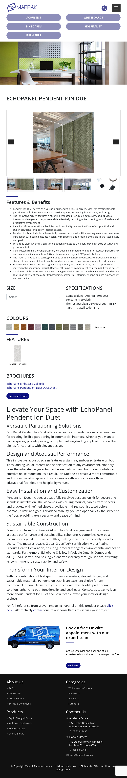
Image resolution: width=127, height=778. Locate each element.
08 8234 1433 (80, 731)
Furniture (73, 703)
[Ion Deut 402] (66, 326)
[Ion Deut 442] (73, 326)
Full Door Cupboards (20, 723)
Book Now (73, 665)
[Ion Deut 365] (52, 326)
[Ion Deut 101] (9, 326)
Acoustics (73, 698)
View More (99, 327)
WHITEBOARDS (93, 17)
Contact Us (15, 693)
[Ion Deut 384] (59, 326)
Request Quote (18, 396)
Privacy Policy (16, 698)
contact (38, 610)
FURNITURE (33, 35)
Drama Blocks (16, 733)
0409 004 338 (80, 750)
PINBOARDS (34, 26)
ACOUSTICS (33, 17)
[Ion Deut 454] (87, 326)
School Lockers (17, 728)
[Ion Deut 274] (38, 326)
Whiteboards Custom (80, 688)
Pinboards (74, 693)
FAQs (12, 688)
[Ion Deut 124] (16, 326)
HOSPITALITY (93, 26)
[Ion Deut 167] (23, 326)
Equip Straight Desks (20, 718)
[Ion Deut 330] (45, 326)
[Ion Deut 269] (31, 326)
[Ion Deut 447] (80, 326)
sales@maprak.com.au (81, 755)
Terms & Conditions (20, 703)
